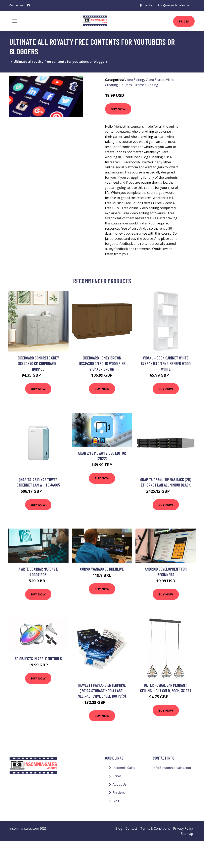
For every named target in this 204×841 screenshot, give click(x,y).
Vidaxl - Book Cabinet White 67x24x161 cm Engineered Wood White (166, 363)
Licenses (139, 85)
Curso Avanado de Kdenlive (102, 568)
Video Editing (134, 79)
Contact (131, 828)
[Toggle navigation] (14, 21)
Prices (184, 21)
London (148, 5)
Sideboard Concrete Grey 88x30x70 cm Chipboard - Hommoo (38, 363)
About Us (120, 784)
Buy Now (118, 109)
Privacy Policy (183, 828)
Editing (153, 85)
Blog (116, 801)
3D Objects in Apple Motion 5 (38, 658)
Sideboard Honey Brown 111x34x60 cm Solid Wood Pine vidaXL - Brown (102, 363)
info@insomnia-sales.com (174, 5)
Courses (126, 85)
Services (119, 792)
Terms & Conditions (155, 828)
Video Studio (155, 79)
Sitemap (187, 833)
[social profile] (28, 5)
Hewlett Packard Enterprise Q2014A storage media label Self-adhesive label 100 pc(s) (102, 690)
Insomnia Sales (124, 768)
